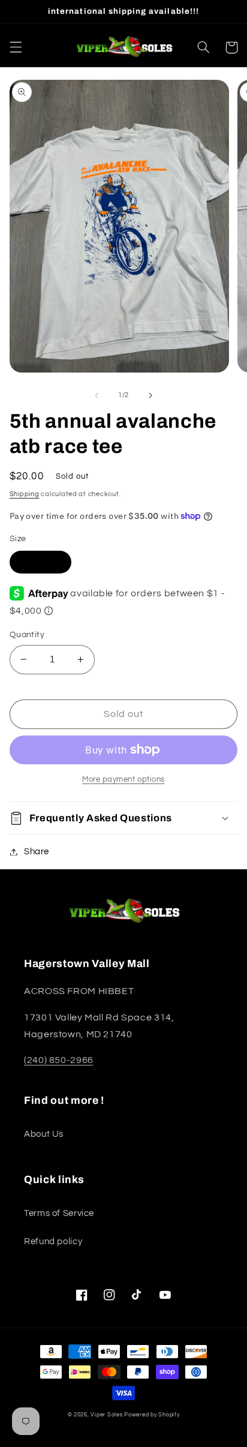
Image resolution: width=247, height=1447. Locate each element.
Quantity (27, 635)
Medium (40, 561)
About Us (44, 1134)
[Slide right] (150, 395)
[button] (15, 47)
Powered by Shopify (151, 1415)
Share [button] (36, 851)
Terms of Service (59, 1213)
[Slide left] (96, 395)
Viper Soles (106, 1415)
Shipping (25, 494)
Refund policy (53, 1241)
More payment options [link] (123, 779)
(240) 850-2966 (59, 1060)
